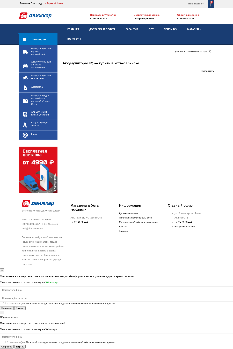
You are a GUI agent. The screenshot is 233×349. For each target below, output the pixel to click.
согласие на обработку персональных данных (91, 303)
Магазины (194, 29)
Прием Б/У (170, 29)
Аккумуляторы (199, 51)
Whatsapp (51, 282)
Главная (73, 29)
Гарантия (132, 29)
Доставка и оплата (102, 29)
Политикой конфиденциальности (43, 303)
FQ (209, 51)
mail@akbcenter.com (184, 226)
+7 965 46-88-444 (185, 18)
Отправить (6, 308)
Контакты (74, 39)
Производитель (182, 51)
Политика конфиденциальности (135, 217)
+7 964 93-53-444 (183, 222)
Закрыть (20, 308)
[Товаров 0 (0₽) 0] (210, 3)
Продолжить (207, 71)
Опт (151, 29)
